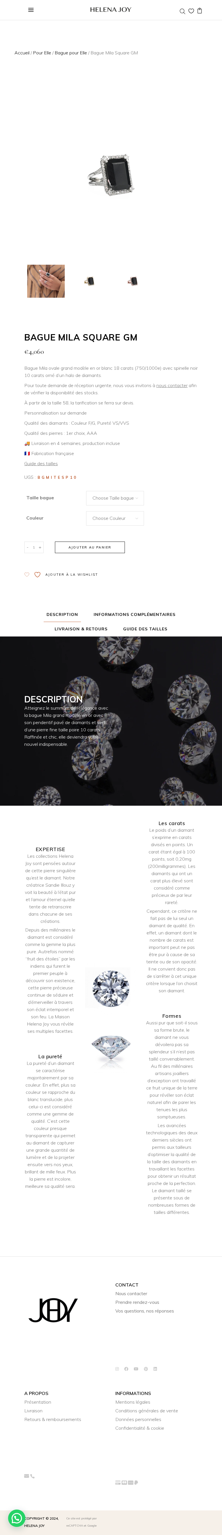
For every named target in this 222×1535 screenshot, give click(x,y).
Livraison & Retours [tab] (81, 629)
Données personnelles (138, 1419)
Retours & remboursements (52, 1419)
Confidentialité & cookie (139, 1428)
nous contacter (172, 385)
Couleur (35, 518)
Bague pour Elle (71, 53)
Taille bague (40, 497)
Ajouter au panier (90, 547)
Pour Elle (42, 53)
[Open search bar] (183, 11)
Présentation (37, 1402)
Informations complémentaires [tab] (134, 614)
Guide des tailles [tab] (145, 629)
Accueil (21, 53)
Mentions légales (132, 1402)
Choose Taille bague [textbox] (113, 498)
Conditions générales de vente (146, 1410)
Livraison (33, 1410)
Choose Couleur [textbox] (108, 518)
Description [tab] (62, 614)
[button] (16, 1518)
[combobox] (115, 498)
